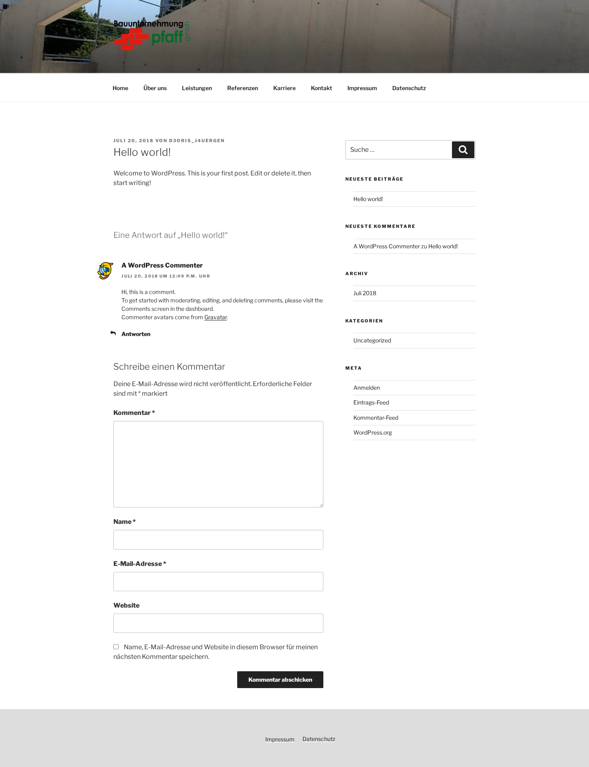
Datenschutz (409, 88)
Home (120, 88)
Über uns (155, 88)
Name (124, 521)
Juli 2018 (364, 293)
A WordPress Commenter (162, 265)
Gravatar (215, 317)
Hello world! (368, 198)
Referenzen (242, 88)
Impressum (362, 88)
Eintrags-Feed (371, 402)
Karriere (284, 88)
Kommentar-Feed (375, 417)
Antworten (135, 333)
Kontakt (321, 88)
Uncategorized (372, 340)
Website (126, 605)
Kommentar (134, 413)
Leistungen (197, 88)
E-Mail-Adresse (139, 564)
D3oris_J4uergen (197, 140)
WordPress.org (372, 432)
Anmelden (366, 387)
